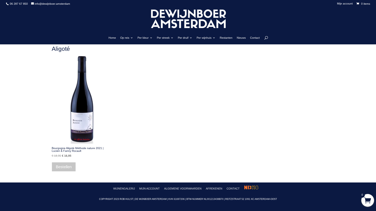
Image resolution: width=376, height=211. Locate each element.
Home (112, 37)
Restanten (226, 37)
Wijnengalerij (124, 188)
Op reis (124, 37)
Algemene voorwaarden (183, 188)
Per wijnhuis (204, 37)
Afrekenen (214, 188)
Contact (255, 37)
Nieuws (241, 37)
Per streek (163, 37)
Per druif (183, 37)
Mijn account (345, 3)
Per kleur (143, 37)
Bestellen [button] (64, 167)
